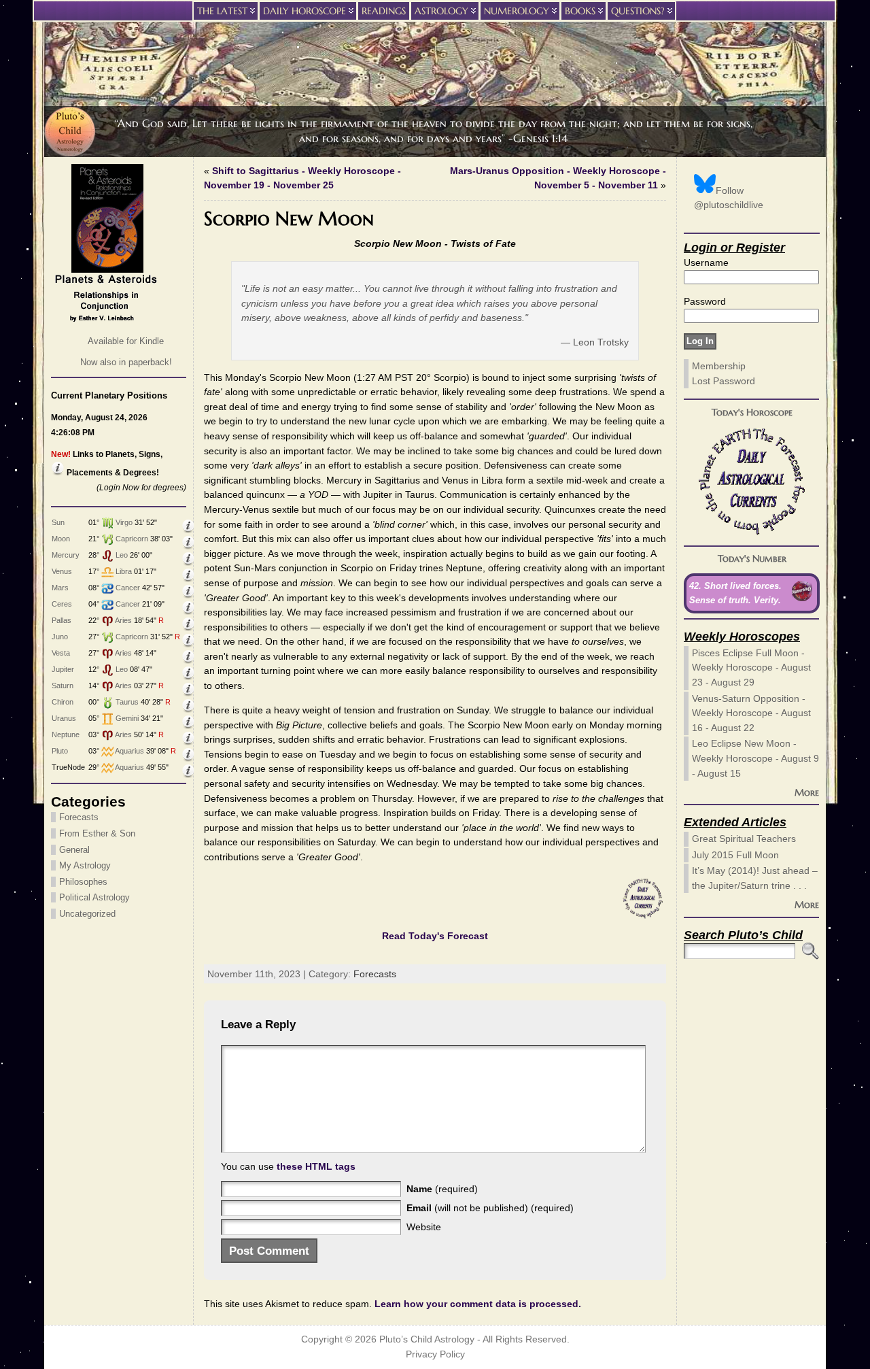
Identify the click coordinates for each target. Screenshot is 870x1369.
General (74, 850)
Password (705, 301)
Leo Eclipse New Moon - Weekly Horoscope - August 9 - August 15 (755, 758)
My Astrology (85, 865)
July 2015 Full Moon (735, 854)
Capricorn (132, 539)
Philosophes (83, 882)
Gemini (127, 718)
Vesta (61, 653)
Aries (123, 620)
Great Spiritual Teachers (744, 838)
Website (423, 1226)
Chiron (62, 702)
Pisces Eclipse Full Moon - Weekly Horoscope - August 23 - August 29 (751, 667)
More (807, 792)
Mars (60, 588)
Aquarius (129, 751)
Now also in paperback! (126, 362)
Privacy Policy (435, 1354)
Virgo (124, 522)
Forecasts (79, 817)
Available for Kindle (126, 341)
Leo (122, 555)
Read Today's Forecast (435, 935)
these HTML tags (316, 1166)
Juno (60, 636)
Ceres (62, 604)
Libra (124, 571)
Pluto (60, 751)
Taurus (127, 702)
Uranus (64, 718)
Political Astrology (94, 897)
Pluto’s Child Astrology (426, 1339)
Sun (58, 522)
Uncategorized (87, 914)
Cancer (128, 588)
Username (706, 262)
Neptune (66, 734)
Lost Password (723, 380)
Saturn (62, 685)
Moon (61, 539)
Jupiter (63, 669)
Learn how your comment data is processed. (478, 1303)
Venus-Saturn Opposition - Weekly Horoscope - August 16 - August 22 (751, 713)
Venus (62, 571)
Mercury (66, 555)
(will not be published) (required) (490, 1207)
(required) (442, 1188)
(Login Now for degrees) (141, 487)
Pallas (61, 620)
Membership (719, 365)
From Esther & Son (97, 833)
